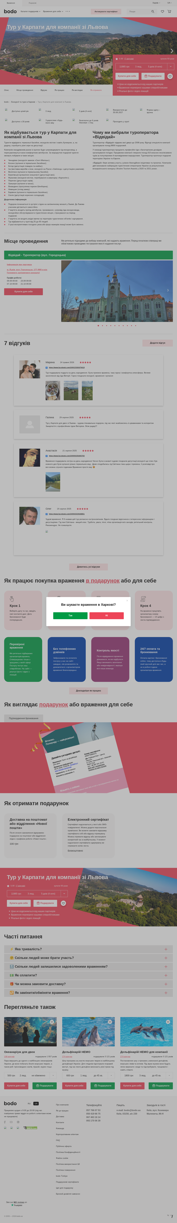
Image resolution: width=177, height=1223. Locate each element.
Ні (107, 615)
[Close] (127, 600)
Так (70, 615)
